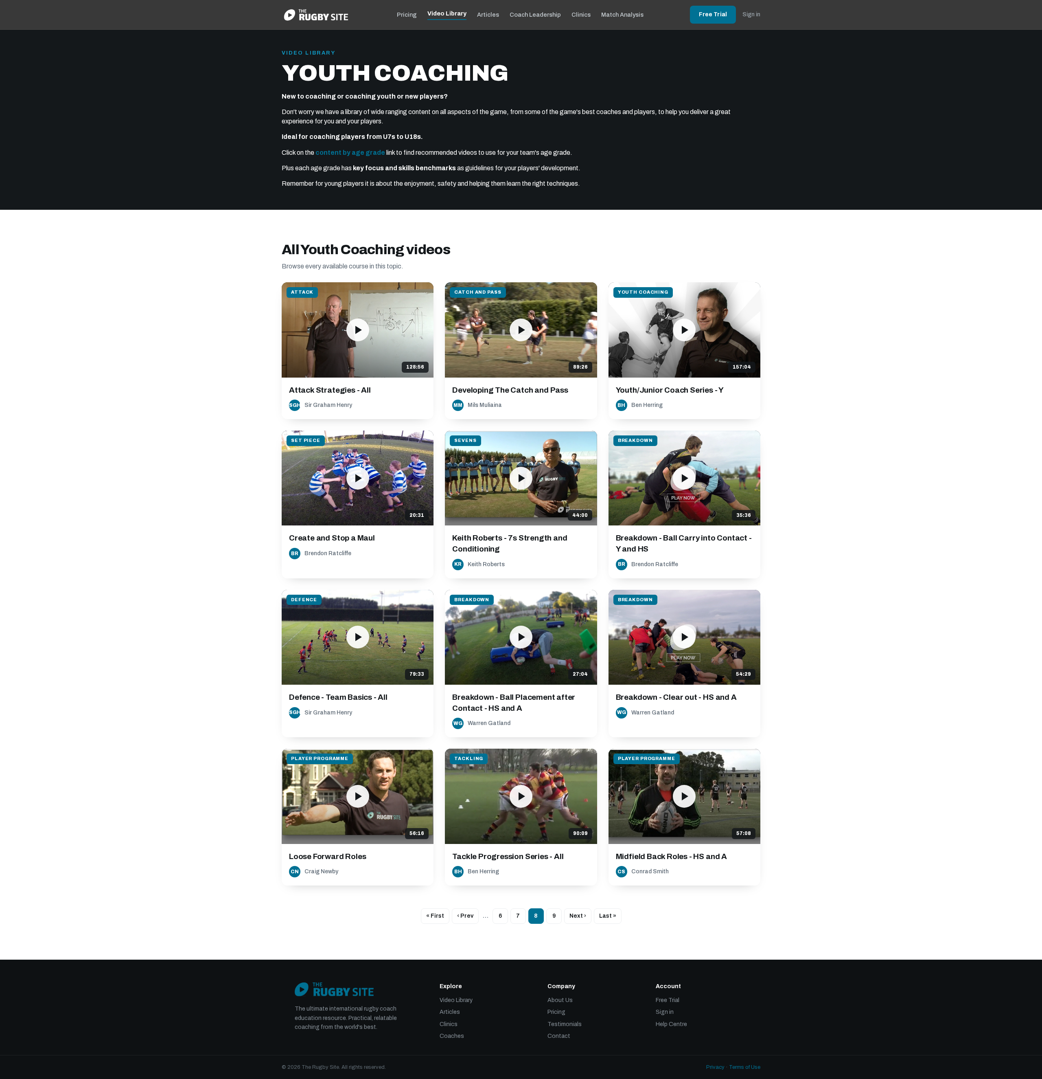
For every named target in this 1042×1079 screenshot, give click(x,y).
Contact (558, 1036)
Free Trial (713, 14)
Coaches (452, 1036)
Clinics (581, 14)
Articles (488, 14)
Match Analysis (622, 14)
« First (435, 916)
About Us (560, 1000)
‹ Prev (465, 916)
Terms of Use (744, 1067)
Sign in (751, 14)
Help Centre (671, 1024)
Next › (577, 916)
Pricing (407, 14)
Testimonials (564, 1024)
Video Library (446, 13)
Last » (607, 916)
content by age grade (350, 152)
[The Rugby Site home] (316, 14)
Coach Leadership (535, 14)
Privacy (715, 1067)
